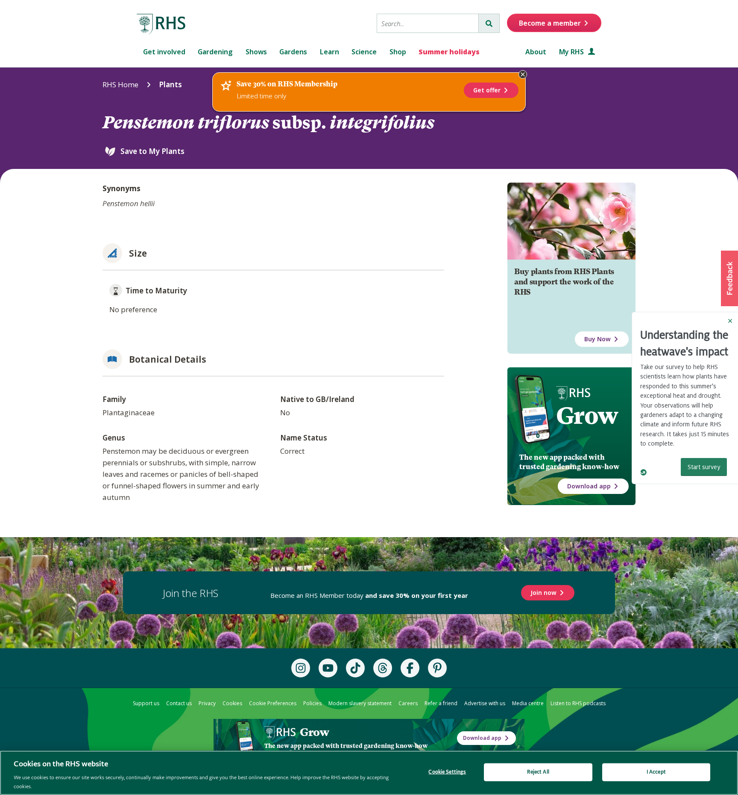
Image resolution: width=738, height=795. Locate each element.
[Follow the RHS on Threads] (382, 668)
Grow (587, 415)
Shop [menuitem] (398, 51)
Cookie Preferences (272, 703)
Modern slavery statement (360, 703)
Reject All (538, 772)
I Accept (656, 772)
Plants (170, 84)
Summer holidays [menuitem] (449, 51)
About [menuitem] (535, 51)
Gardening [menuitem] (215, 51)
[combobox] (427, 23)
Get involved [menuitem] (164, 51)
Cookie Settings (447, 772)
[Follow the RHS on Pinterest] (437, 668)
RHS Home (120, 84)
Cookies (232, 703)
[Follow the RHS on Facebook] (410, 668)
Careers (408, 703)
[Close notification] (522, 74)
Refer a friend (441, 703)
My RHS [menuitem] (572, 51)
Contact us (179, 703)
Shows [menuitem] (256, 51)
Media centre (528, 703)
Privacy (207, 703)
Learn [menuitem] (329, 51)
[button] (729, 278)
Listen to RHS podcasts (578, 703)
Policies (312, 703)
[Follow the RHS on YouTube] (328, 668)
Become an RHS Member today (369, 595)
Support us (146, 703)
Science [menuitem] (364, 51)
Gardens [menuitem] (293, 51)
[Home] (161, 24)
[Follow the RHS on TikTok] (355, 668)
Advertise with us (484, 703)
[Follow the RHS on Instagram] (300, 668)
